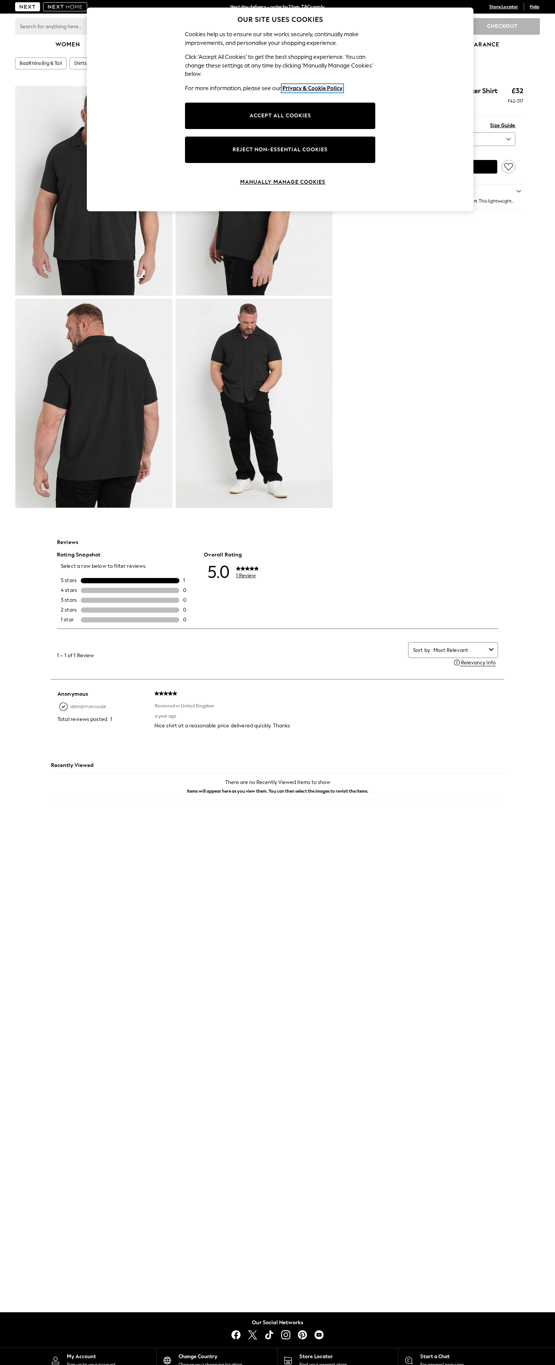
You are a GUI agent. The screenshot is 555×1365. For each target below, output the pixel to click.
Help (534, 6)
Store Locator (503, 6)
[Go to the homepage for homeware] (65, 6)
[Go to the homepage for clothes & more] (27, 6)
